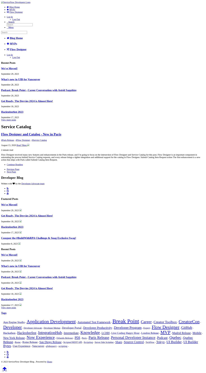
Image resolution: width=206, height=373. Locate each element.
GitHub (186, 327)
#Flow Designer (23, 140)
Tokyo (160, 342)
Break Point (125, 321)
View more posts (8, 120)
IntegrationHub (50, 332)
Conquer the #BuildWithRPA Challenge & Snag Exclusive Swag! (38, 238)
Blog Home (14, 7)
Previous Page (13, 169)
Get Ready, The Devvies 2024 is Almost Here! (27, 101)
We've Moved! (9, 68)
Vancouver (38, 346)
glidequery (51, 346)
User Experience (21, 346)
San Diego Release (50, 342)
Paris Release (99, 337)
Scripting (88, 342)
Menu (11, 27)
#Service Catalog (39, 140)
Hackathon (9, 333)
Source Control (134, 342)
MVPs (12, 9)
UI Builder (174, 342)
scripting (63, 346)
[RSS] (8, 188)
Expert (146, 328)
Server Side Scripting (104, 342)
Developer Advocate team (32, 183)
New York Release (14, 338)
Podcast (162, 338)
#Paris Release (7, 140)
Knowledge (90, 332)
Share (118, 342)
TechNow (150, 342)
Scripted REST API (72, 342)
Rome (18, 342)
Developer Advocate (33, 328)
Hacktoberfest (26, 333)
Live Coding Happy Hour (125, 333)
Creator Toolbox (165, 322)
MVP (165, 332)
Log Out (16, 19)
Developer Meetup (52, 328)
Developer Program (128, 327)
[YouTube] (8, 193)
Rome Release (30, 342)
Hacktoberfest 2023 (12, 111)
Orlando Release (64, 338)
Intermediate (71, 333)
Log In (10, 17)
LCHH (106, 332)
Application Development (51, 321)
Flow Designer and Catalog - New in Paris (31, 134)
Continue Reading (15, 164)
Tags (3, 312)
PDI (77, 338)
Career (146, 321)
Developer (12, 327)
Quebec (175, 337)
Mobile (197, 333)
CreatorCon (189, 321)
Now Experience (41, 337)
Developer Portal (71, 327)
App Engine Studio (14, 322)
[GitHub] (8, 191)
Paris (84, 338)
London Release (150, 333)
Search (11, 22)
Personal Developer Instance (133, 337)
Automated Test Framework (94, 322)
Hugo (49, 362)
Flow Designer (16, 12)
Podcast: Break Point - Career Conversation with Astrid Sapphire (38, 90)
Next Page (11, 172)
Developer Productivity (97, 327)
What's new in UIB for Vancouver (20, 79)
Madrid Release (181, 332)
